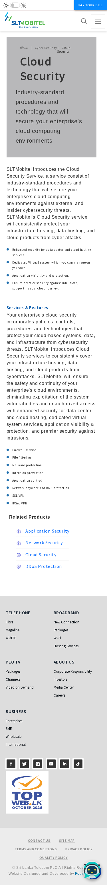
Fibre (9, 622)
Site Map (67, 841)
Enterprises (14, 720)
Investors (60, 679)
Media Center (64, 687)
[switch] (15, 5)
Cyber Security (46, 48)
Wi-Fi (57, 638)
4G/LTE (11, 638)
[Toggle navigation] (98, 21)
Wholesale (13, 736)
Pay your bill (90, 5)
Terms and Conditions (36, 849)
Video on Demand (20, 687)
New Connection (66, 622)
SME (9, 728)
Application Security (47, 531)
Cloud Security (40, 554)
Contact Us (39, 841)
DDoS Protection (43, 566)
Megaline (12, 630)
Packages (61, 630)
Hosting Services (66, 646)
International (16, 744)
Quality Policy (53, 858)
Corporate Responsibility (73, 671)
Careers (59, 695)
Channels (13, 679)
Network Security (44, 542)
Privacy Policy (78, 849)
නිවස (24, 48)
